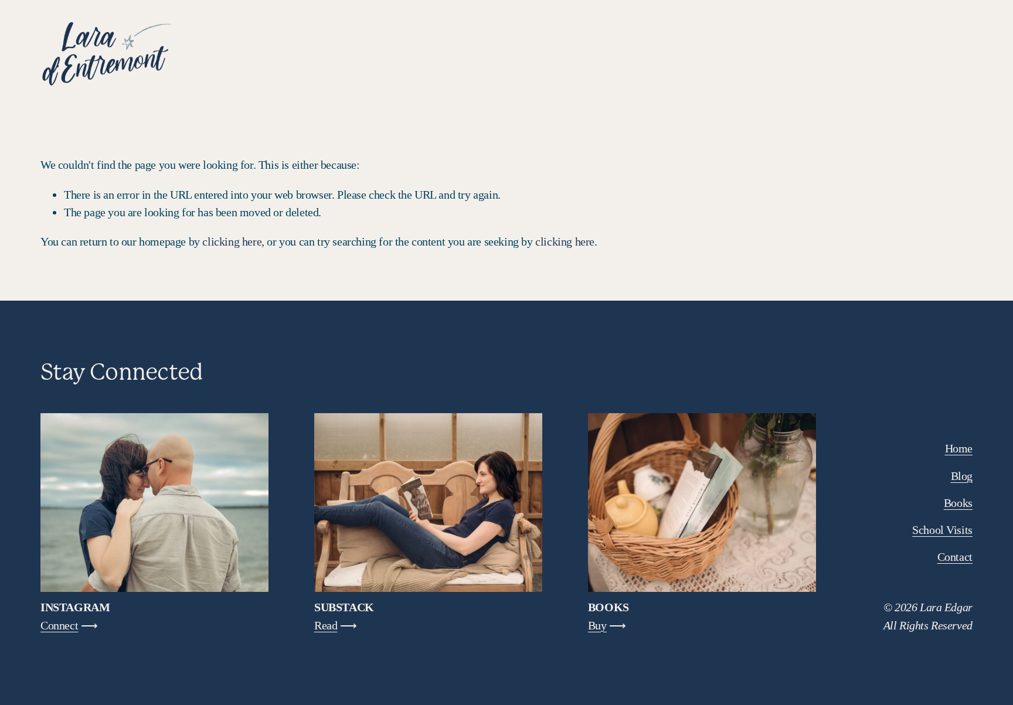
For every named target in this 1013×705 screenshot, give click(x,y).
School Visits (796, 52)
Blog (857, 52)
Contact (955, 52)
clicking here (231, 241)
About (903, 52)
